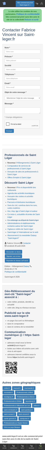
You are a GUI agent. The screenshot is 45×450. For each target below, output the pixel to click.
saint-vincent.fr (24, 414)
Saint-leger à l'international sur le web (22, 232)
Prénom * (9, 57)
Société (8, 65)
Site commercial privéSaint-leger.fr (25, 4)
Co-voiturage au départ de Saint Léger (23, 220)
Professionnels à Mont (25, 392)
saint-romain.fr (9, 414)
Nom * (7, 48)
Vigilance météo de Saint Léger (20, 229)
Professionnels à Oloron (26, 397)
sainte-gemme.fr (10, 418)
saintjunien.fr (24, 418)
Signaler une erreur (13, 256)
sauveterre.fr (30, 401)
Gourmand (31, 448)
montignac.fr (8, 397)
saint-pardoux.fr (27, 410)
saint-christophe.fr (10, 410)
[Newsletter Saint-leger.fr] (37, 3)
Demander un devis (13, 252)
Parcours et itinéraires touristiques (21, 202)
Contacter (27, 243)
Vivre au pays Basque (12, 427)
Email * (8, 83)
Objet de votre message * (15, 92)
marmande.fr (29, 388)
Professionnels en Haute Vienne (15, 423)
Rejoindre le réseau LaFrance (17, 260)
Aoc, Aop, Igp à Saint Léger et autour (22, 211)
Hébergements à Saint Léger (28, 163)
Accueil (4, 448)
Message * (9, 104)
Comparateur (13, 448)
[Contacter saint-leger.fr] (41, 3)
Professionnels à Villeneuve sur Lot (17, 405)
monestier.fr (8, 392)
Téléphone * (10, 74)
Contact (40, 448)
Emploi (22, 448)
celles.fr (7, 388)
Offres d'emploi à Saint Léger (19, 177)
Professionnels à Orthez (13, 401)
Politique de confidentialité (28, 14)
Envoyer (9, 131)
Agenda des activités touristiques (20, 193)
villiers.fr (37, 405)
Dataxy (26, 266)
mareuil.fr (17, 388)
